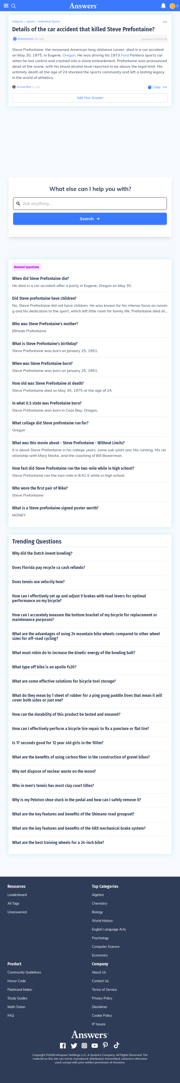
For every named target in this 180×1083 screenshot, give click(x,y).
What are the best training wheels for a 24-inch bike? (58, 842)
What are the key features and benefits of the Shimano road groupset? (73, 814)
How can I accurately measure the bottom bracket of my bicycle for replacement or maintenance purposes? (84, 617)
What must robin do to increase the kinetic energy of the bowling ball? (73, 652)
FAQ (11, 1015)
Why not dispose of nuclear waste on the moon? (54, 771)
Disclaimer (99, 1007)
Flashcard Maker (20, 990)
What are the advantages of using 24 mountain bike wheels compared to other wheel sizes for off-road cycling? (86, 636)
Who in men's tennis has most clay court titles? (53, 785)
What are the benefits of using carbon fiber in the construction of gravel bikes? (81, 757)
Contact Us (100, 981)
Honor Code (17, 981)
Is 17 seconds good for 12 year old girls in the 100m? (57, 742)
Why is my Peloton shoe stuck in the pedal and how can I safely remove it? (76, 799)
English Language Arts (109, 929)
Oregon (69, 55)
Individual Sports (49, 21)
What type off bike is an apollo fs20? (44, 667)
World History (102, 921)
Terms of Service (104, 990)
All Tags (13, 903)
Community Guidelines (24, 972)
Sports (31, 21)
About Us (99, 972)
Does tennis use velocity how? (38, 581)
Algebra (98, 895)
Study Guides (17, 998)
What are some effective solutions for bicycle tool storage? (64, 681)
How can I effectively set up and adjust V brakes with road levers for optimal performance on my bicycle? (79, 598)
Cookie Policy (102, 1015)
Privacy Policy (102, 998)
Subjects (17, 21)
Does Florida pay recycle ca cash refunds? (48, 567)
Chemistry (99, 903)
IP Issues (98, 1024)
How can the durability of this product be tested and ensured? (66, 714)
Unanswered (17, 912)
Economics (100, 955)
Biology (97, 912)
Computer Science (106, 947)
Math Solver (17, 1007)
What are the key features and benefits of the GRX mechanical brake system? (79, 828)
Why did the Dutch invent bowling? (42, 553)
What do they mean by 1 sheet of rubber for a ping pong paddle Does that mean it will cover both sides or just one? (87, 698)
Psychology (100, 938)
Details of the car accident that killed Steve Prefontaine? (83, 29)
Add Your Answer (90, 98)
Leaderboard (17, 895)
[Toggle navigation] (6, 5)
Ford (125, 55)
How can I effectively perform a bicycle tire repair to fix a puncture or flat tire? (80, 728)
